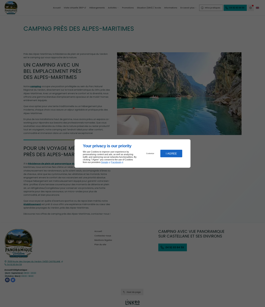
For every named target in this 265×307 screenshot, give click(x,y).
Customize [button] (150, 153)
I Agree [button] (171, 153)
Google (104, 162)
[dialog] (132, 153)
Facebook (116, 162)
